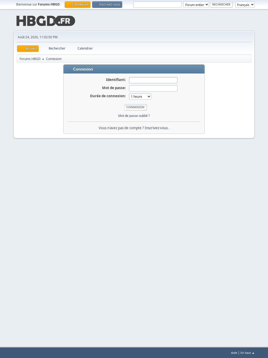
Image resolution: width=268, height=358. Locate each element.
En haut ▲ (248, 353)
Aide (234, 353)
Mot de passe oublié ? (134, 115)
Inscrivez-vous (157, 128)
